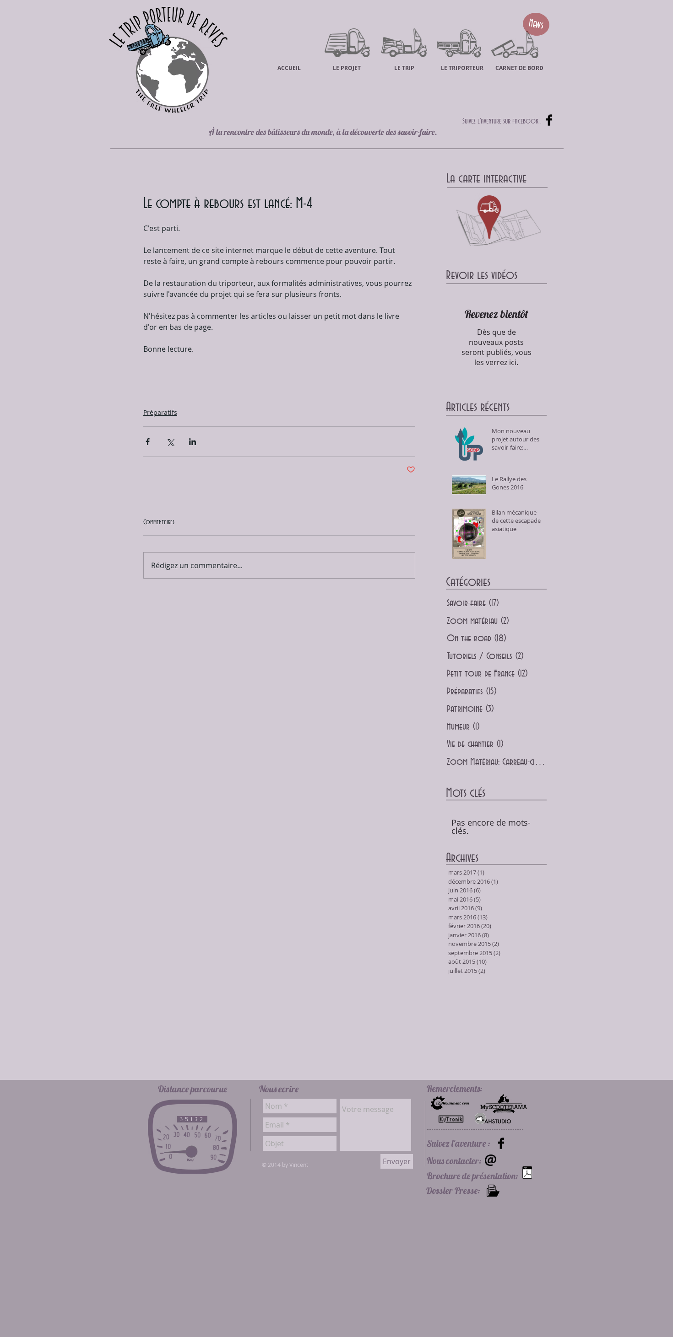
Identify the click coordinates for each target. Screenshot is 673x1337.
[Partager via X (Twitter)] (170, 441)
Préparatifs (160, 412)
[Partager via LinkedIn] (192, 441)
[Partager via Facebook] (147, 441)
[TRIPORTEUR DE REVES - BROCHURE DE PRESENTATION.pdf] (527, 1173)
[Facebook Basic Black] (549, 120)
